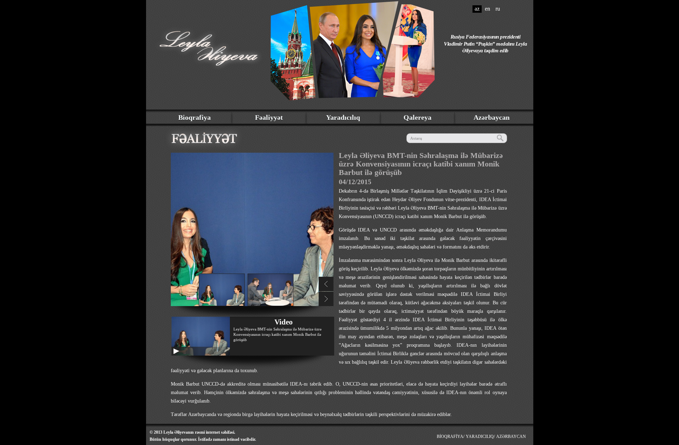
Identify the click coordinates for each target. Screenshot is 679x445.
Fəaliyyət (269, 117)
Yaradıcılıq (343, 117)
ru (497, 9)
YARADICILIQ (480, 436)
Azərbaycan (492, 117)
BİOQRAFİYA (450, 436)
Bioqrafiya (194, 117)
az (477, 9)
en (487, 9)
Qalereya (417, 117)
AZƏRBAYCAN (511, 436)
